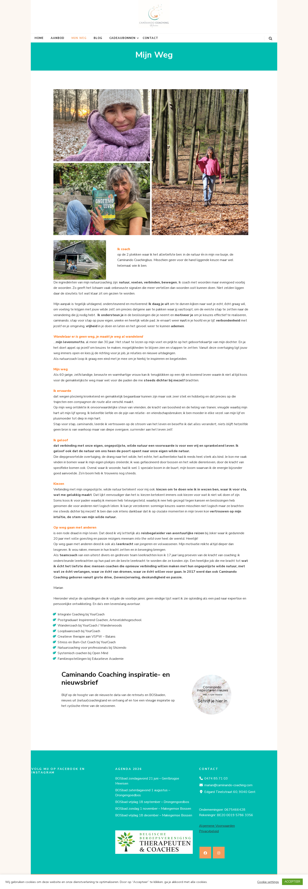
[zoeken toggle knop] (270, 38)
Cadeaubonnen (122, 38)
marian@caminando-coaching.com (228, 785)
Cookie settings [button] (268, 882)
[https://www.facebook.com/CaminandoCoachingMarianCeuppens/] (205, 852)
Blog (98, 38)
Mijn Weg (79, 38)
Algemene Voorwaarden (217, 825)
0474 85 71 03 (216, 778)
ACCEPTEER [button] (292, 882)
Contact (150, 38)
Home (39, 38)
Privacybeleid (209, 831)
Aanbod (57, 38)
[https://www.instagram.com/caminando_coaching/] (219, 852)
